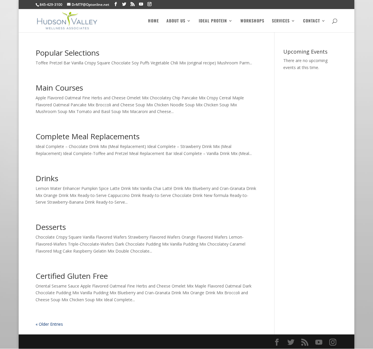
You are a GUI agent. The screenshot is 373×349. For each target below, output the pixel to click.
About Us (175, 21)
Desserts (51, 227)
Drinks (47, 178)
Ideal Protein (213, 21)
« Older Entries (49, 324)
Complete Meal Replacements (88, 136)
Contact (311, 21)
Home (153, 21)
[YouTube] (141, 4)
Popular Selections (67, 52)
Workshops (252, 21)
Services (281, 21)
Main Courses (59, 87)
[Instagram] (149, 4)
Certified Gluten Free (72, 276)
